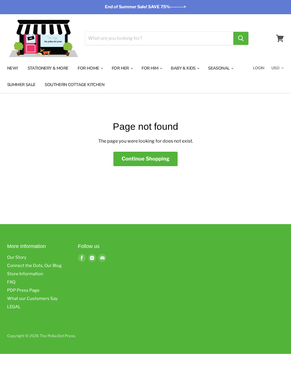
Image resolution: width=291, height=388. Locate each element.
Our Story (16, 257)
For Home (89, 68)
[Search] (240, 38)
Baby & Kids (183, 68)
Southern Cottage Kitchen (74, 84)
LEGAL (14, 306)
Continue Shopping (145, 159)
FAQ (11, 282)
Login (258, 68)
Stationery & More (48, 68)
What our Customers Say (32, 298)
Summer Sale (21, 84)
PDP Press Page (23, 290)
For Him (150, 68)
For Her (121, 68)
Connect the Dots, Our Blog (34, 265)
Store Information (25, 273)
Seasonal (219, 68)
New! (12, 68)
